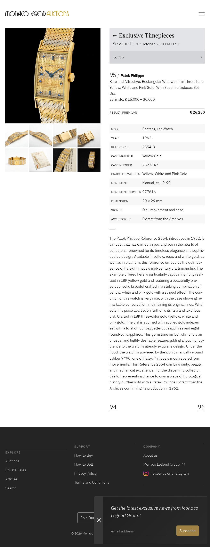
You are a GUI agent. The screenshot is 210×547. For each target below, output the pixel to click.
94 (113, 407)
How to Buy (83, 455)
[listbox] (157, 57)
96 (201, 407)
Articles (11, 478)
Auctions (12, 460)
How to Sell (83, 464)
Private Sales (15, 469)
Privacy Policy (85, 473)
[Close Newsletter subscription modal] (98, 520)
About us (150, 455)
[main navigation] (202, 14)
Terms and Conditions (91, 482)
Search (10, 487)
